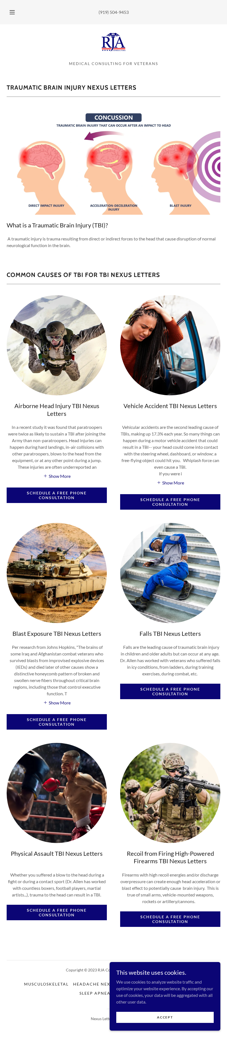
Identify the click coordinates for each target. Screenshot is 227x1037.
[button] (16, 12)
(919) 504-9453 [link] (114, 12)
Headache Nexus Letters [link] (104, 984)
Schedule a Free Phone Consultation (56, 495)
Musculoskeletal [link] (46, 984)
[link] (113, 42)
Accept (165, 1017)
